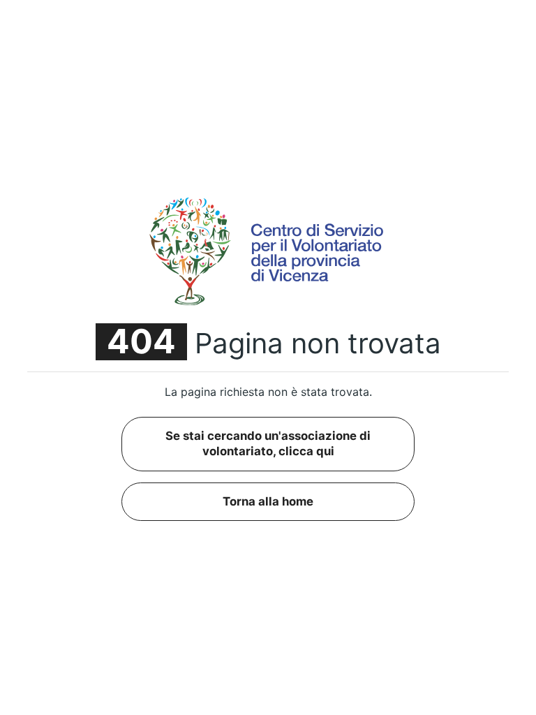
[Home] (268, 250)
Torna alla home (268, 501)
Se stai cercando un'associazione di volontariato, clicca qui (268, 443)
